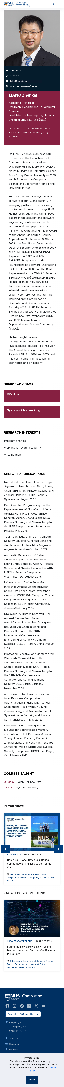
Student (43, 877)
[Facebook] (7, 1006)
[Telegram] (22, 1006)
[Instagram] (15, 1006)
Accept (32, 1079)
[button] (58, 849)
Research (23, 967)
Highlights (12, 854)
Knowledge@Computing (19, 941)
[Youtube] (43, 1006)
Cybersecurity (16, 961)
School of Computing (29, 877)
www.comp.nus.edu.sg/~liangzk (24, 86)
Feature (10, 964)
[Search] (53, 4)
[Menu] (58, 4)
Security (13, 393)
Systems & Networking (23, 410)
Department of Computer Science (24, 874)
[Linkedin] (29, 1006)
